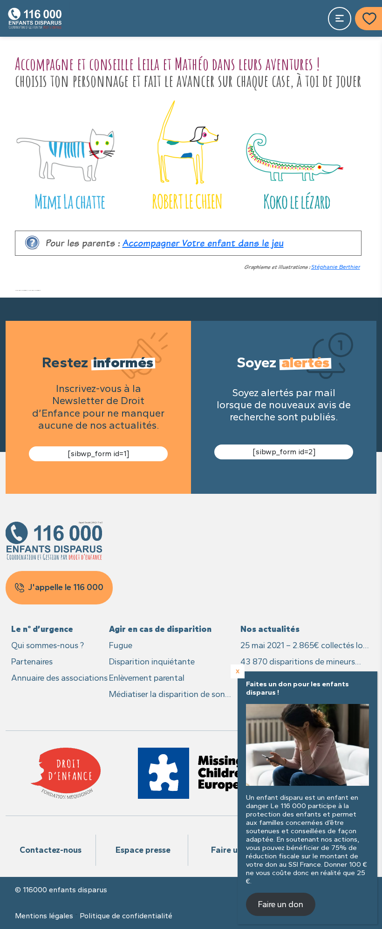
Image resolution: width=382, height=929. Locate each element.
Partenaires (32, 662)
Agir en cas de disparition (160, 629)
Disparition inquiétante (152, 662)
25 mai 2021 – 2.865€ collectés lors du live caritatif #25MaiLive (304, 646)
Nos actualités (270, 629)
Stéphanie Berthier (335, 267)
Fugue (120, 645)
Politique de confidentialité (126, 916)
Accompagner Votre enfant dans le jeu (203, 243)
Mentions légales (44, 916)
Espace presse (143, 850)
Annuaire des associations (59, 678)
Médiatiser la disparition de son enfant (167, 695)
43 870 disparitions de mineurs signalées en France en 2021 (297, 662)
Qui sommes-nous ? (47, 645)
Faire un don (235, 850)
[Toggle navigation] (339, 18)
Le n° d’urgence (42, 629)
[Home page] (35, 18)
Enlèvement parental (146, 678)
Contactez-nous (51, 850)
